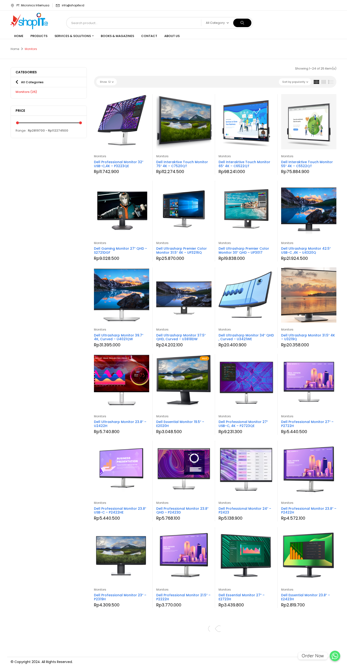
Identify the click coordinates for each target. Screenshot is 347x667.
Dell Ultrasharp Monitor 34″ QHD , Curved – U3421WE (246, 337)
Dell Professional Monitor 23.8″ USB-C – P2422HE (120, 510)
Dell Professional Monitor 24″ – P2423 (245, 510)
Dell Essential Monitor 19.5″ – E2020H (180, 423)
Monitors (26, 92)
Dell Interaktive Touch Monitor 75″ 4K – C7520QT (182, 164)
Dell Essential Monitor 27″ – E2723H (242, 597)
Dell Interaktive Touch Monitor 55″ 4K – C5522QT (307, 164)
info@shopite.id (73, 5)
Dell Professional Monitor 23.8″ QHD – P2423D (182, 510)
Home (15, 49)
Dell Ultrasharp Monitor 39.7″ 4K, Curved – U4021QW (118, 337)
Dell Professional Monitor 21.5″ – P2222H (183, 597)
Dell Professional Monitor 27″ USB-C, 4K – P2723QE (243, 423)
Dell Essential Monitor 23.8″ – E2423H (305, 597)
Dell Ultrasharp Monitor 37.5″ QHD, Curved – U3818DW (181, 337)
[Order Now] (335, 656)
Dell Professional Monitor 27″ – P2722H (307, 423)
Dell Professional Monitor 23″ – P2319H (120, 597)
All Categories (32, 82)
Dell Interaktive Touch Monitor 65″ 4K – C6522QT (244, 164)
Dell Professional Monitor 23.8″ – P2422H (308, 510)
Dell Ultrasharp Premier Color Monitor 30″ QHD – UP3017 (244, 250)
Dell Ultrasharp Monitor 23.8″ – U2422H (120, 423)
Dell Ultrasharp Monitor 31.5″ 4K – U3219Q (308, 337)
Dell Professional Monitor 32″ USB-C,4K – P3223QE (118, 164)
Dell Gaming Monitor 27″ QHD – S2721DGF (120, 250)
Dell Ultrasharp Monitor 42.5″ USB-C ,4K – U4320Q (306, 250)
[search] (242, 23)
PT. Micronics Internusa (33, 5)
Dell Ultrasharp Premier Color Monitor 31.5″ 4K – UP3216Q (181, 250)
